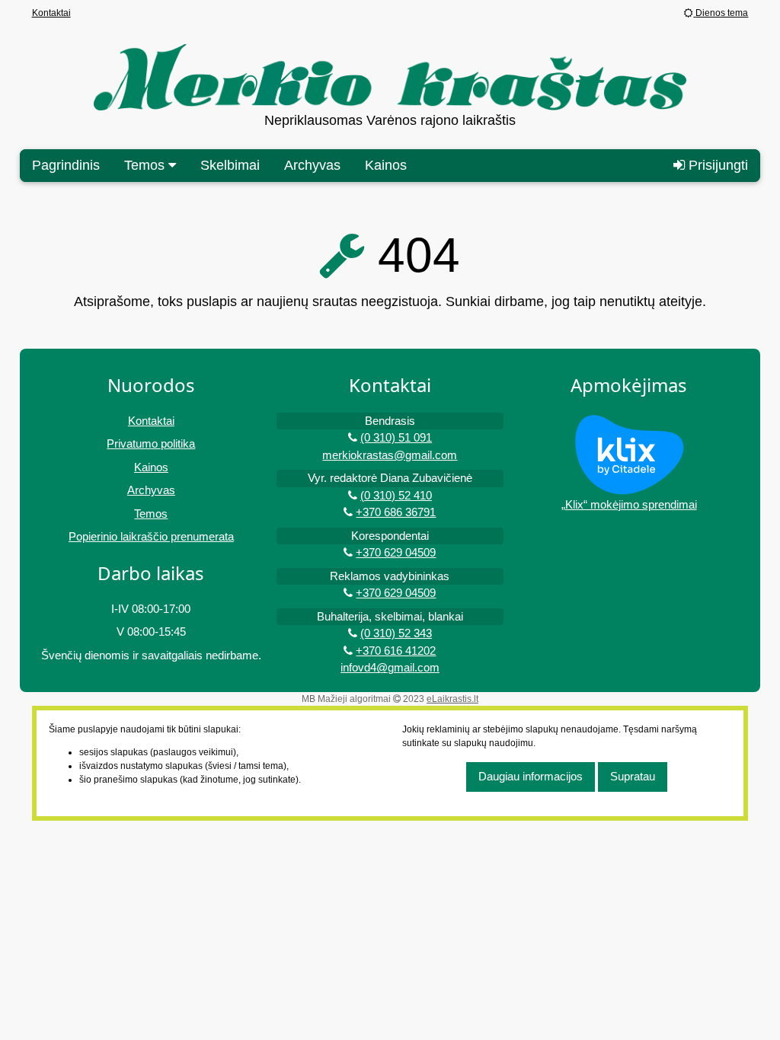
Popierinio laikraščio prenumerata (151, 536)
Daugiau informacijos (530, 776)
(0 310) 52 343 (396, 633)
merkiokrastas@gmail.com (389, 454)
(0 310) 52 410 (396, 495)
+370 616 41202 (396, 650)
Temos (151, 513)
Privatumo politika (151, 443)
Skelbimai (230, 165)
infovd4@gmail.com (390, 667)
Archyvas (312, 165)
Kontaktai (51, 13)
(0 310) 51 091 (396, 437)
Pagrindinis (66, 165)
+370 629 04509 (396, 552)
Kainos (386, 165)
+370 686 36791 (396, 512)
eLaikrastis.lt (452, 699)
